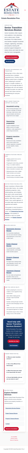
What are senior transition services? (13, 357)
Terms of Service (14, 440)
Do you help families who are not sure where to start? (14, 378)
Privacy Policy (14, 438)
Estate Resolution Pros (10, 18)
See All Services (10, 61)
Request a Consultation (12, 57)
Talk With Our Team (14, 341)
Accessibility (14, 436)
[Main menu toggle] (25, 10)
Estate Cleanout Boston (12, 413)
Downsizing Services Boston (13, 408)
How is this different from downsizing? (13, 364)
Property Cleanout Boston (12, 418)
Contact (8, 423)
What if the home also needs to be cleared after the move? (14, 371)
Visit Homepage (14, 345)
